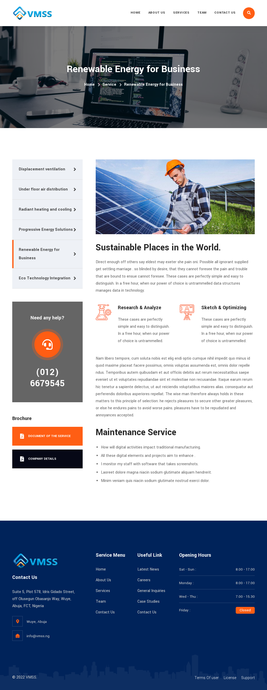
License (230, 678)
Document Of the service (49, 436)
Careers (143, 580)
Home (135, 12)
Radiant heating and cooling (45, 209)
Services (181, 12)
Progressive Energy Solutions (46, 229)
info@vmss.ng (38, 636)
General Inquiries (151, 591)
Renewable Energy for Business (39, 254)
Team (202, 12)
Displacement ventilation (42, 169)
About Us (156, 12)
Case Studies (148, 601)
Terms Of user (207, 678)
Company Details (42, 459)
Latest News (148, 569)
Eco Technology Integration (44, 278)
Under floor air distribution (43, 189)
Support (248, 678)
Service (109, 84)
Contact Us (225, 12)
